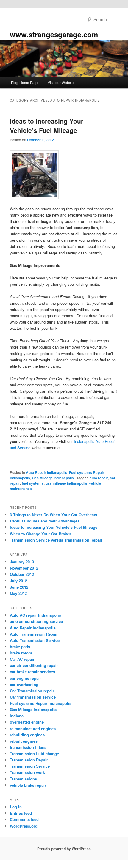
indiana (17, 716)
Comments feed (24, 819)
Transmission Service (30, 766)
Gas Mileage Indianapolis (53, 477)
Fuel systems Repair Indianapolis (40, 703)
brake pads (20, 646)
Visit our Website (61, 82)
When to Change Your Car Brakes (40, 533)
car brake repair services (32, 671)
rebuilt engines (24, 741)
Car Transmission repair (32, 690)
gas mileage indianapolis (66, 483)
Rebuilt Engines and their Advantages (44, 521)
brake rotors (21, 653)
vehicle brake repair (28, 785)
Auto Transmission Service (35, 640)
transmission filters (28, 747)
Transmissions (23, 779)
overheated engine (27, 722)
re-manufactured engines (33, 728)
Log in (16, 807)
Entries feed (21, 813)
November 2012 (24, 568)
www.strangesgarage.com (54, 34)
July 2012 (18, 581)
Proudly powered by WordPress (64, 848)
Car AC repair (22, 659)
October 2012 (22, 574)
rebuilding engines (27, 735)
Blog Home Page (25, 82)
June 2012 (19, 587)
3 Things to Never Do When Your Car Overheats (53, 514)
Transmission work (27, 772)
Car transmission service (33, 697)
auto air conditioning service (36, 621)
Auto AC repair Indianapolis (35, 615)
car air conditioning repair (34, 665)
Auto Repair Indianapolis (46, 472)
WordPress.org (24, 826)
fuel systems (33, 483)
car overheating (24, 684)
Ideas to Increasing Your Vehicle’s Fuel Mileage (46, 125)
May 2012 (18, 593)
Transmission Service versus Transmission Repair (56, 540)
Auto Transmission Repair (34, 634)
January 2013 (22, 561)
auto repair (99, 477)
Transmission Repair (29, 760)
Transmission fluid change (34, 753)
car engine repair (25, 678)
